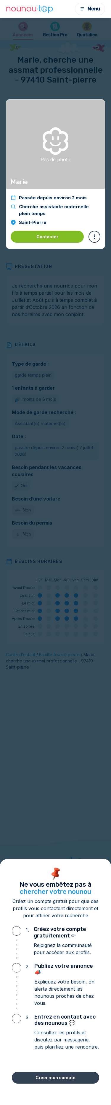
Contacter (47, 236)
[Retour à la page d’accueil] (29, 9)
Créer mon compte (55, 1077)
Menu (94, 9)
